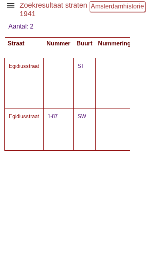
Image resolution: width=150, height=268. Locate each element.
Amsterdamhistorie (117, 6)
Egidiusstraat (24, 66)
